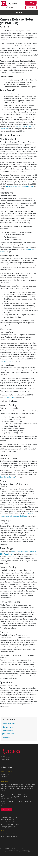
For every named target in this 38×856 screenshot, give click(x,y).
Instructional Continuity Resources (11, 824)
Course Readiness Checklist (10, 822)
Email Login (30, 7)
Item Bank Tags (5, 361)
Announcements (9, 724)
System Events (8, 727)
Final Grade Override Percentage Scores (19, 186)
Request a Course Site (8, 819)
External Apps (8, 730)
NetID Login (31, 3)
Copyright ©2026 (4, 848)
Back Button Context (7, 477)
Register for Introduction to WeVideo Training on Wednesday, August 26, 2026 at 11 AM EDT (16, 796)
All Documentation (7, 767)
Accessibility (5, 776)
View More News (6, 809)
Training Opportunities (8, 827)
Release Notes (8, 734)
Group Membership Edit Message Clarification (16, 515)
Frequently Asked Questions (10, 836)
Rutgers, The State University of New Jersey (17, 848)
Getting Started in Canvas (9, 817)
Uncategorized (8, 737)
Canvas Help (5, 774)
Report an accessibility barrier (26, 851)
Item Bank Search (9, 397)
